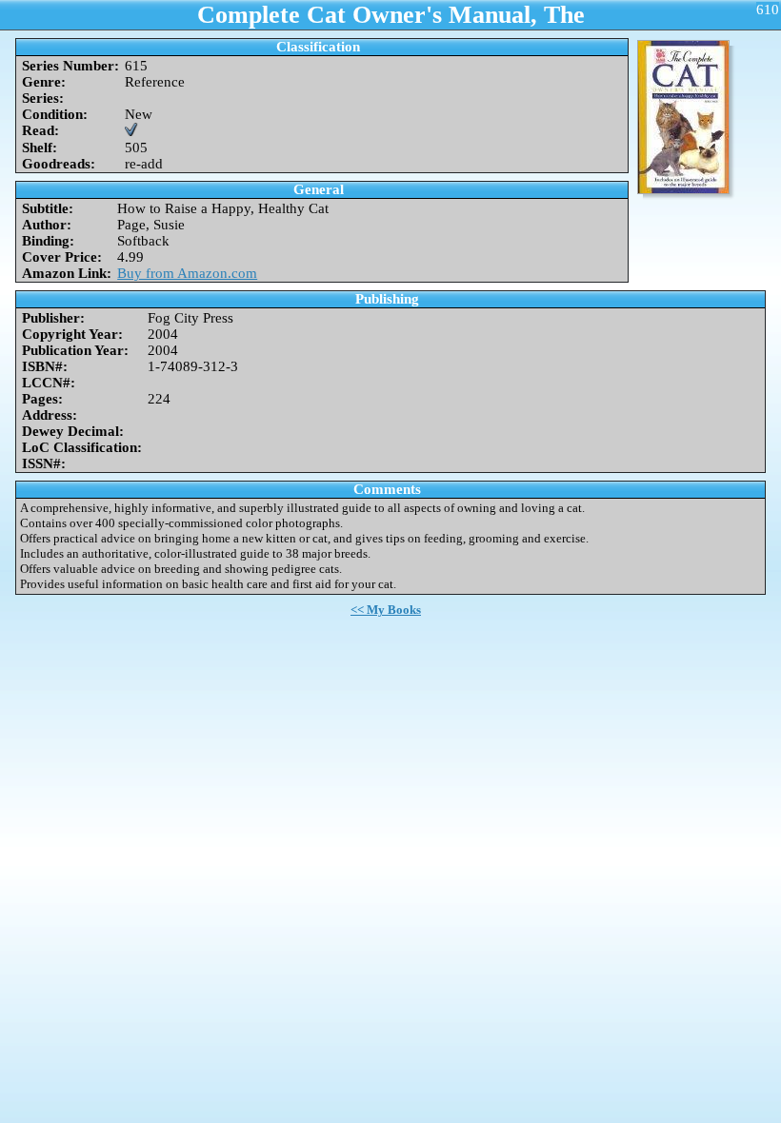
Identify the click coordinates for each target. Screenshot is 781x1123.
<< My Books (385, 609)
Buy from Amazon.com (187, 273)
